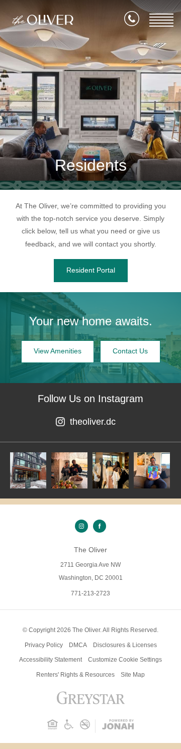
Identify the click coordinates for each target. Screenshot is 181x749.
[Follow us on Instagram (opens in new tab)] (81, 526)
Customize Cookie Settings (125, 659)
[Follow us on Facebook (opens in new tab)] (99, 526)
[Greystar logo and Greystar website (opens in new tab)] (91, 703)
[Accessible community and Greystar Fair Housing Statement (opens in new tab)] (68, 727)
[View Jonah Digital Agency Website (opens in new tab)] (118, 726)
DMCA (78, 645)
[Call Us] (131, 20)
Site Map (133, 674)
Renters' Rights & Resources (75, 674)
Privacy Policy (44, 645)
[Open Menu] (161, 20)
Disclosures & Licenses (125, 645)
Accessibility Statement (50, 659)
